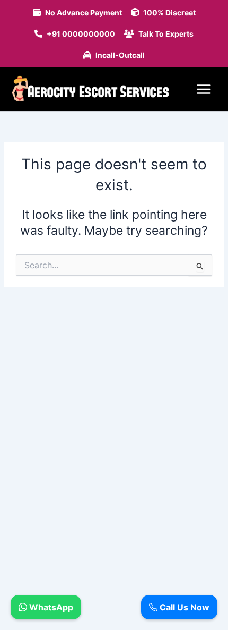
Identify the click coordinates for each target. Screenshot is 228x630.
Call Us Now (183, 607)
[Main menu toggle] (203, 89)
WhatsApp (50, 607)
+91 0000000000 (81, 33)
